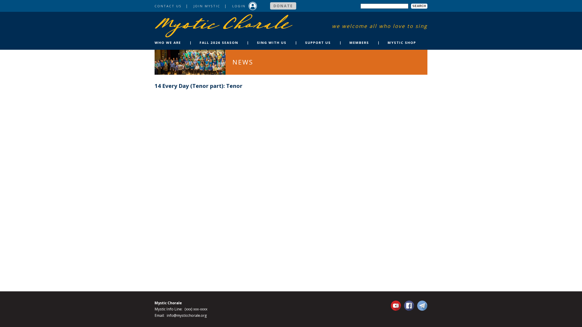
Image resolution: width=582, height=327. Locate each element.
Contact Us (168, 6)
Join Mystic (206, 6)
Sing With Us (271, 42)
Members (359, 42)
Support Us (318, 42)
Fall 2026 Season (219, 42)
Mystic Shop (402, 42)
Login (239, 6)
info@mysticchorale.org (187, 315)
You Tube (396, 305)
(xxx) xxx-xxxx (196, 309)
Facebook (409, 302)
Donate (283, 5)
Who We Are (168, 42)
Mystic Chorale (181, 19)
